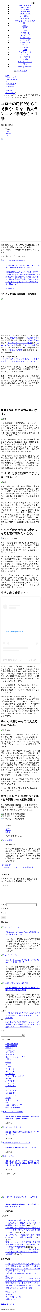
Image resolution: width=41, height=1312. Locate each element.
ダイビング (25, 35)
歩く (33, 867)
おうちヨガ (25, 18)
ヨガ (25, 50)
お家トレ (25, 23)
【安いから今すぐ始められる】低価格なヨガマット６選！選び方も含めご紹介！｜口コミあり (22, 1230)
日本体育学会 (33, 340)
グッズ (25, 26)
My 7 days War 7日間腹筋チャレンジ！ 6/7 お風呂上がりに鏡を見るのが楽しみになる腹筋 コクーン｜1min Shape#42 (23, 1024)
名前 (3, 904)
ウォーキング (6, 867)
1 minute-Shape (25, 7)
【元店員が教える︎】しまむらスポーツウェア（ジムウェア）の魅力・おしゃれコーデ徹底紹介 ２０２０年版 (22, 1222)
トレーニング (25, 38)
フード (25, 45)
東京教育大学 (31, 338)
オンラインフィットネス (25, 21)
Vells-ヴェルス (7, 1304)
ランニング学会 (29, 345)
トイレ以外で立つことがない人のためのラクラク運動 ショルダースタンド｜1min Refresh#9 (22, 1015)
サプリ (25, 28)
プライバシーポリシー (14, 1297)
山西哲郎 (27, 867)
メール (4, 909)
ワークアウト (25, 57)
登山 (25, 64)
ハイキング (25, 40)
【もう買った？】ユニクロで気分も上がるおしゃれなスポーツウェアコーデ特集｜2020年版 (22, 1251)
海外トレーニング (25, 62)
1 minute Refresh (25, 5)
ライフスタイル (25, 52)
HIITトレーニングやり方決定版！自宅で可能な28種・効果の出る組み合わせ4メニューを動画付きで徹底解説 (22, 1244)
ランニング (25, 54)
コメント (4, 885)
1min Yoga (25, 9)
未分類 (25, 59)
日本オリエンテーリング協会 (20, 343)
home (7, 75)
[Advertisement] (20, 397)
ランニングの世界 (15, 350)
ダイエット (25, 33)
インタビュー (25, 16)
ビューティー (25, 42)
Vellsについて (25, 14)
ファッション (25, 47)
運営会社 (9, 1294)
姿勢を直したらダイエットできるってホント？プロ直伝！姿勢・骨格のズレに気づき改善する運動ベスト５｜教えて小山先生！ (22, 1163)
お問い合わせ (10, 1299)
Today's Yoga (25, 11)
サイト (3, 913)
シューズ (25, 30)
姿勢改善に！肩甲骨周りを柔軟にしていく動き (21, 1147)
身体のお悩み (10, 84)
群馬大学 (13, 338)
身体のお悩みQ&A (25, 67)
